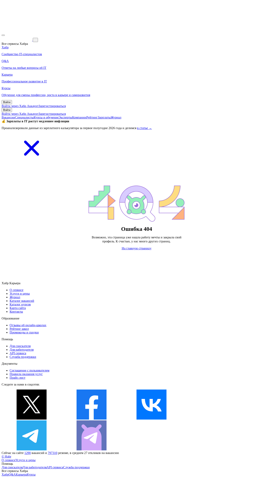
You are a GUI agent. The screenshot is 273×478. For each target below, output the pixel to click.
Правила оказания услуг (26, 374)
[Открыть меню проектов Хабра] (3, 35)
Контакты (16, 311)
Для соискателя (20, 346)
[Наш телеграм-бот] (92, 449)
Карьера (21, 474)
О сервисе (16, 290)
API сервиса (18, 353)
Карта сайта (18, 308)
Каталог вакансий (22, 300)
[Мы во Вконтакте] (151, 418)
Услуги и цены (20, 293)
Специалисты (24, 117)
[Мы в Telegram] (32, 449)
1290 (27, 453)
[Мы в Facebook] (92, 418)
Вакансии (8, 117)
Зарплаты (104, 117)
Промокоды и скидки (24, 332)
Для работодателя (22, 349)
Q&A (12, 474)
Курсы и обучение (46, 117)
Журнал (116, 117)
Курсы (31, 474)
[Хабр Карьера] (17, 39)
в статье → (144, 128)
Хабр (5, 474)
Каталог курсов (20, 304)
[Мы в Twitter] (32, 418)
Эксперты (65, 117)
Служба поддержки (23, 356)
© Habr (6, 456)
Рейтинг (92, 117)
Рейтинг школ (19, 328)
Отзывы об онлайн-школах (28, 325)
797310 (52, 453)
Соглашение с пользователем (29, 370)
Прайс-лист (17, 377)
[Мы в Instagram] (211, 418)
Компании (79, 117)
